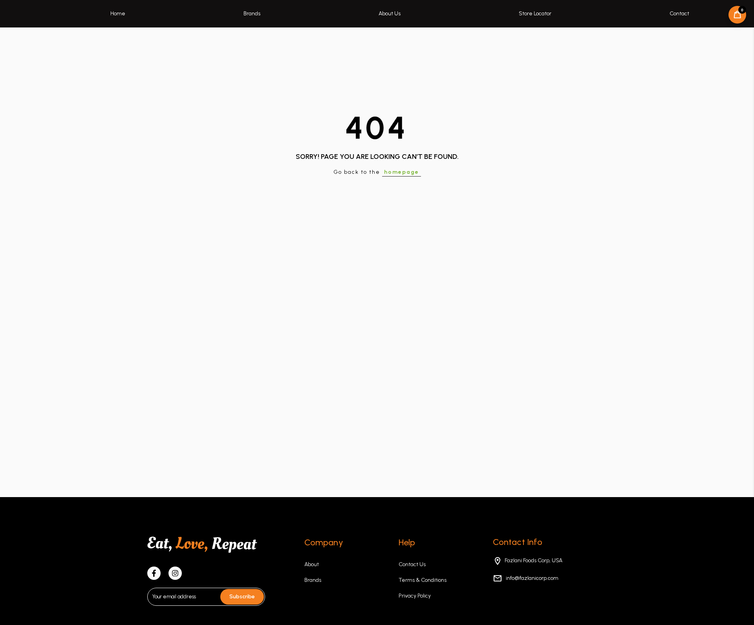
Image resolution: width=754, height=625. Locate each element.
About (311, 564)
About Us (390, 13)
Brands (251, 13)
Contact (679, 13)
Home (117, 13)
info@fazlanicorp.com (531, 578)
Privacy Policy (415, 595)
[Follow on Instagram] (175, 573)
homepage (401, 172)
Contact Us (412, 564)
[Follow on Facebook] (154, 573)
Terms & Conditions (423, 580)
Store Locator (535, 13)
